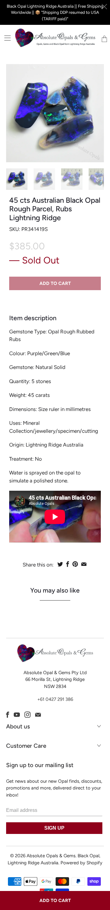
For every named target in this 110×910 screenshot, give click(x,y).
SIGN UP (54, 828)
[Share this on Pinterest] (75, 564)
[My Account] (5, 38)
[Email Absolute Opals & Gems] (38, 715)
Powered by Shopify (81, 863)
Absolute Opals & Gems (51, 855)
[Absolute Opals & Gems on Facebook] (7, 715)
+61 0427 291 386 (55, 699)
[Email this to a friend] (83, 564)
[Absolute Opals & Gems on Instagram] (27, 715)
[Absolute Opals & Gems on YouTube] (17, 715)
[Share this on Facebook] (67, 564)
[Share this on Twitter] (60, 564)
